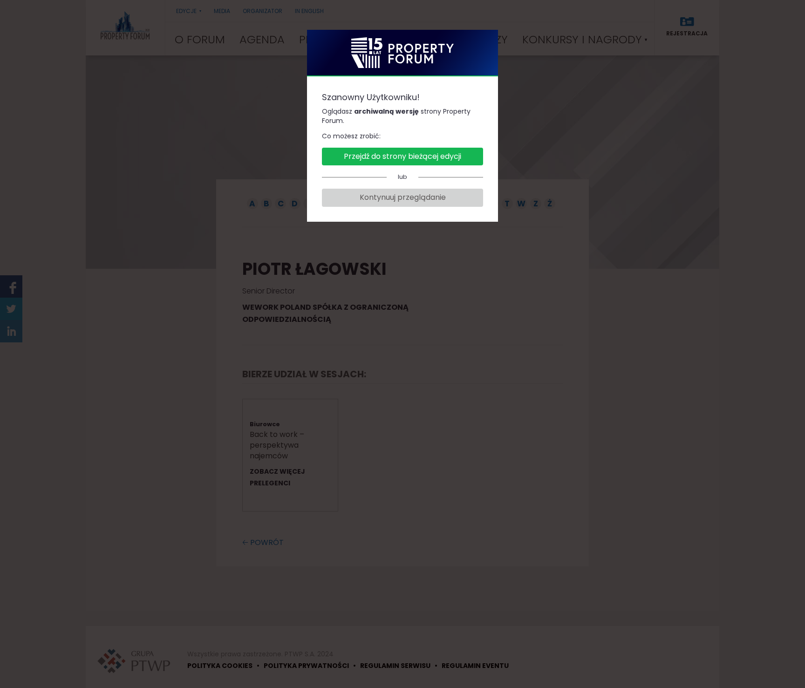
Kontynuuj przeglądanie (403, 197)
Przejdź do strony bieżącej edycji (402, 156)
